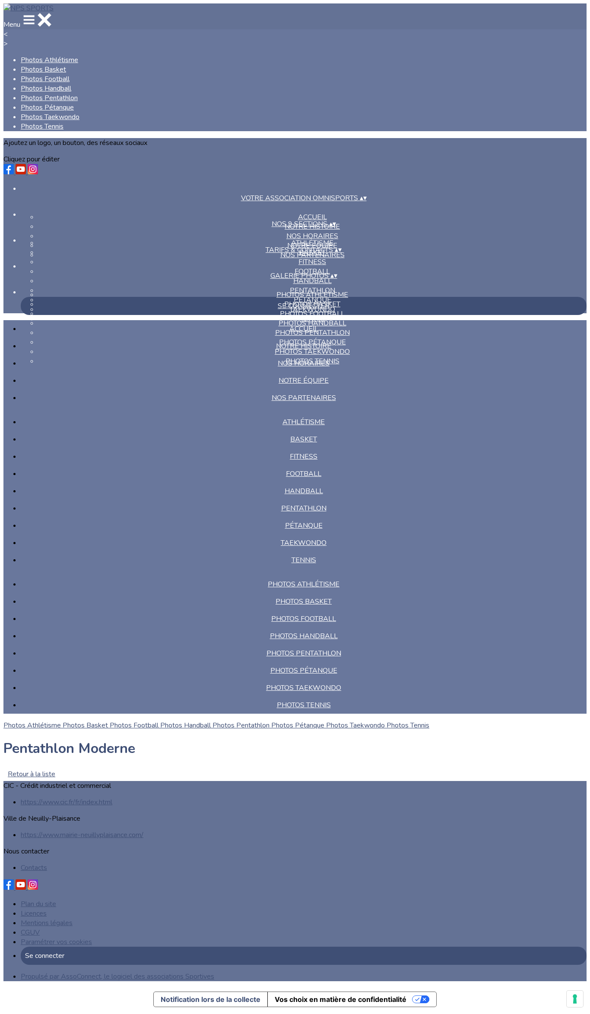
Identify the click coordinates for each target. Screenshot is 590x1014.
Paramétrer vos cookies (56, 942)
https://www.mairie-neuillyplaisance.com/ (82, 835)
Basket (303, 439)
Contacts (34, 867)
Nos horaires (312, 236)
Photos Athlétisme (49, 60)
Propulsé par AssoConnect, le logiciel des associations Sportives (117, 976)
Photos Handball (46, 88)
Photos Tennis (42, 126)
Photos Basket (43, 69)
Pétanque (304, 525)
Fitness (312, 262)
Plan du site (38, 904)
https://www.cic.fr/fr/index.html (66, 802)
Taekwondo (304, 543)
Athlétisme (312, 243)
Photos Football (45, 79)
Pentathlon (304, 508)
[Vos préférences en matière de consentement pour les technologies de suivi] (575, 999)
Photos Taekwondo (50, 117)
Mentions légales (47, 923)
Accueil (312, 217)
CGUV (30, 932)
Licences (34, 913)
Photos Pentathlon (49, 98)
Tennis (304, 560)
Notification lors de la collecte (210, 999)
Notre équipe (304, 380)
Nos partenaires (304, 398)
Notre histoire (303, 346)
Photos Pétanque (47, 107)
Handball (312, 281)
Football (303, 474)
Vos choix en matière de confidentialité (340, 999)
